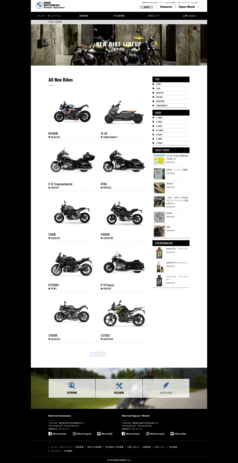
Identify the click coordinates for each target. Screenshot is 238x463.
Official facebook (59, 433)
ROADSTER (160, 92)
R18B (104, 184)
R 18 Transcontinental (60, 184)
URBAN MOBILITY (162, 105)
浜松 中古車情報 (94, 447)
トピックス (166, 392)
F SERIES (159, 121)
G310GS (105, 335)
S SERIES (159, 143)
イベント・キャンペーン (48, 16)
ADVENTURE (160, 101)
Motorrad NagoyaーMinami (136, 416)
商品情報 (119, 392)
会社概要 (68, 451)
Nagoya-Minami (187, 6)
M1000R (53, 133)
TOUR (158, 88)
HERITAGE (159, 97)
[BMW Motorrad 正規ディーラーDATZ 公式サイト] (50, 5)
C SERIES (159, 117)
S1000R (52, 335)
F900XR (105, 234)
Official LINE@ (107, 433)
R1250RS (53, 285)
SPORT (158, 84)
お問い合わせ (189, 16)
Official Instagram (84, 433)
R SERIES (159, 138)
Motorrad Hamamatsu (59, 416)
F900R (52, 234)
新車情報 (83, 16)
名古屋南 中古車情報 (114, 447)
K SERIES (159, 134)
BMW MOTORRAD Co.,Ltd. (122, 460)
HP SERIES (159, 130)
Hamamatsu (166, 6)
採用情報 (72, 392)
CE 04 (104, 133)
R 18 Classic (107, 285)
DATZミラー (154, 16)
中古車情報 (119, 16)
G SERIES (159, 126)
